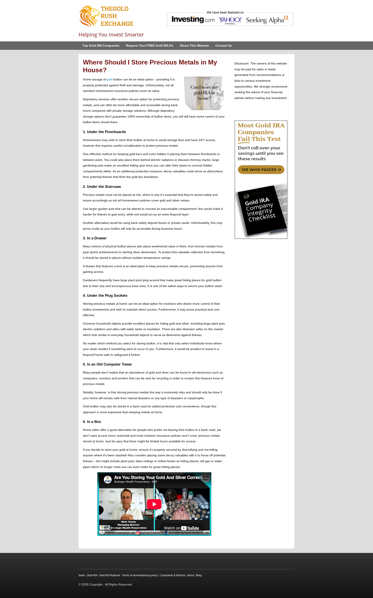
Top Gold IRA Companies (100, 45)
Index (82, 575)
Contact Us (223, 45)
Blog (198, 575)
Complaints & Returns (172, 575)
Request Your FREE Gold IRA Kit (149, 45)
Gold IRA (92, 575)
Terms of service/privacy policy (140, 575)
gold (109, 79)
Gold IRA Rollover (109, 575)
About (190, 575)
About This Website (194, 45)
